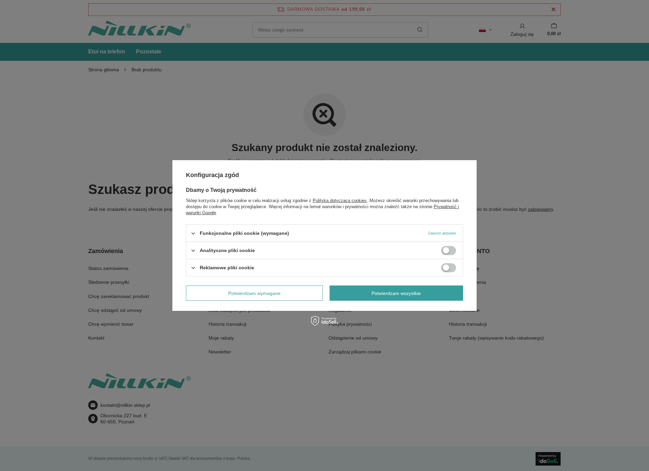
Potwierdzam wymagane (254, 293)
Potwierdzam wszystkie (396, 293)
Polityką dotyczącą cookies (340, 200)
